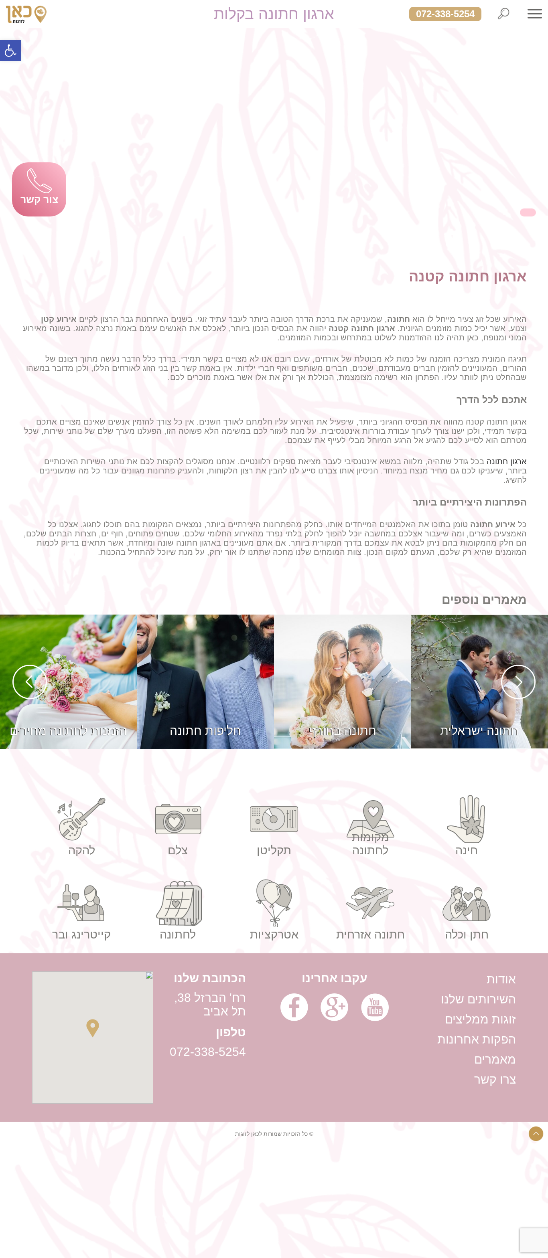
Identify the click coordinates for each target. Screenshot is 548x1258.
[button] (10, 50)
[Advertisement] (307, 1202)
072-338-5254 (445, 13)
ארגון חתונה (507, 461)
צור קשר (39, 199)
